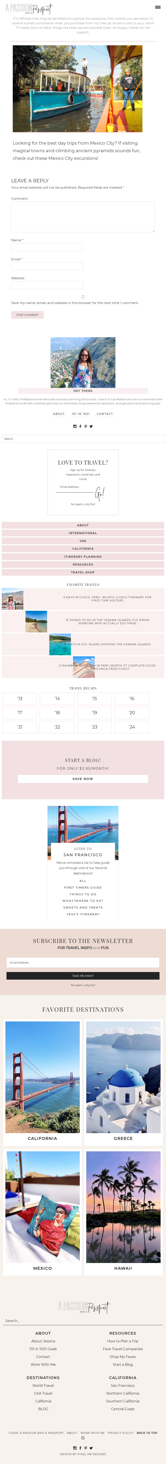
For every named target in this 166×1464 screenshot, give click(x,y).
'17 (19, 712)
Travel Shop (83, 572)
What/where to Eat (83, 900)
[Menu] (157, 7)
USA (83, 540)
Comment (19, 198)
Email (17, 259)
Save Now (83, 779)
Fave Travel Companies (123, 1349)
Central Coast (123, 1409)
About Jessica (43, 1341)
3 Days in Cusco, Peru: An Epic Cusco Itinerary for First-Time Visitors (107, 599)
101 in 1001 (81, 413)
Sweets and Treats (83, 907)
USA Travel (43, 1393)
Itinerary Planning (83, 556)
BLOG (43, 1409)
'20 (132, 712)
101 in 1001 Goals (43, 1349)
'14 (57, 698)
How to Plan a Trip (122, 1341)
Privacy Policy (121, 1433)
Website (17, 278)
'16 (131, 698)
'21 (19, 727)
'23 (94, 727)
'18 (57, 712)
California (83, 548)
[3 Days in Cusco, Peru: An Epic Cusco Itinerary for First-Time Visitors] (14, 599)
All (83, 880)
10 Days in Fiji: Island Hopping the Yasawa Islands (107, 644)
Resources (83, 564)
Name (17, 240)
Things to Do (83, 894)
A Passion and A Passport (28, 7)
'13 (19, 698)
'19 (94, 712)
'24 (132, 727)
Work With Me (43, 1365)
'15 (94, 698)
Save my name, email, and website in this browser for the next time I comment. (75, 303)
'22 (57, 727)
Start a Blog (123, 1365)
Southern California (122, 1401)
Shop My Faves (123, 1357)
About (59, 413)
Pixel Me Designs (92, 1454)
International (83, 533)
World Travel (43, 1386)
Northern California (122, 1393)
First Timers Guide (83, 887)
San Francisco (123, 1386)
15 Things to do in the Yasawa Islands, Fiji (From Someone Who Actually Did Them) (107, 621)
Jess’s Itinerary (83, 914)
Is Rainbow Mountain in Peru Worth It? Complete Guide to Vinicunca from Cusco (107, 667)
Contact (105, 413)
